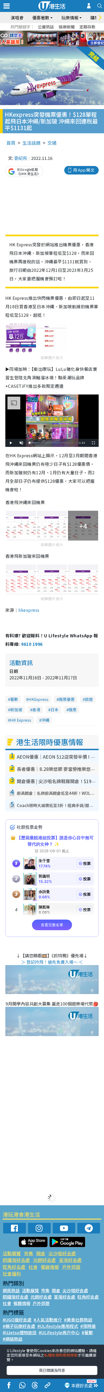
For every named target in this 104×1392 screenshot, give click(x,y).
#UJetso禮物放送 (20, 1332)
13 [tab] (50, 45)
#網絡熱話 (12, 1339)
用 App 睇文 (83, 170)
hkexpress (28, 610)
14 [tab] (56, 45)
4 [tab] (56, 32)
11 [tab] (61, 38)
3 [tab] (50, 32)
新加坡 (16, 709)
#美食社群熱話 (78, 1319)
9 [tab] (50, 38)
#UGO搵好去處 (17, 1319)
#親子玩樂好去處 (19, 1326)
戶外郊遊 (71, 1267)
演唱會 (17, 17)
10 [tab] (56, 38)
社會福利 (12, 1273)
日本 (54, 709)
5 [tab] (61, 32)
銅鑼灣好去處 (16, 1260)
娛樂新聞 (67, 27)
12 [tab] (66, 38)
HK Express (20, 720)
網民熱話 (11, 1290)
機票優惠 (67, 699)
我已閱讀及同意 (52, 1370)
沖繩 (45, 720)
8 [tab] (45, 38)
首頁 (10, 142)
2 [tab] (45, 32)
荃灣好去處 (70, 1260)
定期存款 (87, 27)
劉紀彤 (20, 158)
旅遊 (89, 699)
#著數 (87, 1332)
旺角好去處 (14, 1267)
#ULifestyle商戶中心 (59, 1332)
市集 (28, 1253)
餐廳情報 (50, 1267)
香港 (36, 709)
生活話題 (31, 142)
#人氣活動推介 (48, 1319)
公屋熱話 (46, 27)
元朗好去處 (44, 1260)
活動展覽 (12, 1253)
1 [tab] (40, 32)
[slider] (51, 442)
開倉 (40, 1253)
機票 (73, 709)
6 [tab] (66, 32)
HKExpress (38, 699)
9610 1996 (31, 644)
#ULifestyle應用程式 (57, 1326)
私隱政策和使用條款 (61, 1355)
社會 (33, 1267)
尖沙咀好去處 (62, 1253)
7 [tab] (40, 38)
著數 (14, 699)
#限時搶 (88, 1326)
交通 (52, 142)
